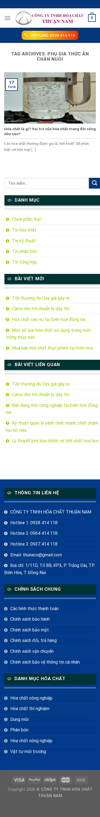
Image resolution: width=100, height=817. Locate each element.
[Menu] (7, 18)
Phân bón (19, 730)
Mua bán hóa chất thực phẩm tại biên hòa (52, 348)
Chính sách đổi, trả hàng (33, 640)
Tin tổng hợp (24, 262)
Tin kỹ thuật (24, 240)
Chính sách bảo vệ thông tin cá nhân (45, 662)
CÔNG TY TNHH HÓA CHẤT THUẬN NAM (50, 512)
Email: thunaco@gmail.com (36, 554)
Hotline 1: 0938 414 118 (34, 522)
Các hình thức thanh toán (34, 608)
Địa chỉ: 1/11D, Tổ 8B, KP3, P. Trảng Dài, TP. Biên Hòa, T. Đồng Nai (49, 569)
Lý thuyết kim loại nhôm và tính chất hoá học (55, 440)
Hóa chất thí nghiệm (29, 708)
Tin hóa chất (24, 230)
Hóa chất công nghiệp (31, 698)
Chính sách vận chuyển (32, 651)
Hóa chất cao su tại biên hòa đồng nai (49, 319)
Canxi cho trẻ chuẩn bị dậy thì (40, 308)
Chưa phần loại (26, 219)
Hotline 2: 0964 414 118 (34, 533)
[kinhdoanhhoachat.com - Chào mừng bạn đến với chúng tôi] (49, 18)
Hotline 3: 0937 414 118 (34, 544)
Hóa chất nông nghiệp (31, 740)
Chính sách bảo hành (30, 619)
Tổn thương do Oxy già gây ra (40, 298)
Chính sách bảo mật (29, 630)
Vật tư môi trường (28, 751)
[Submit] (94, 183)
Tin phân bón (24, 251)
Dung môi (19, 719)
